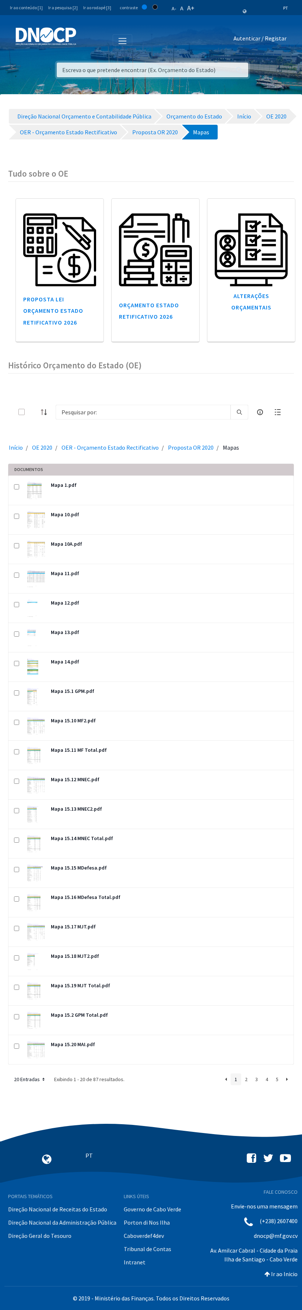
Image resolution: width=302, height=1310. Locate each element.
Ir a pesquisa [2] (63, 7)
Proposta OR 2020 (191, 447)
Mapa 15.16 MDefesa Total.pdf (85, 897)
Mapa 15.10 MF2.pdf (73, 720)
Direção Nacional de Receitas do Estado (57, 1209)
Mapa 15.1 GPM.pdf (72, 691)
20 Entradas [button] (27, 1079)
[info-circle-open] (260, 412)
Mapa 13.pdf (65, 632)
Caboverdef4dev (144, 1235)
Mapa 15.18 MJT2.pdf (75, 956)
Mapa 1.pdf (64, 485)
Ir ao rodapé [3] (97, 7)
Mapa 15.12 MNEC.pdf (75, 779)
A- (174, 8)
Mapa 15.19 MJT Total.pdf (80, 985)
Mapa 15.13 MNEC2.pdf (76, 809)
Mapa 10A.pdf (66, 544)
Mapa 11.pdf (65, 573)
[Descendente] (46, 412)
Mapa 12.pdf (65, 602)
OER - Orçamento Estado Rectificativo (110, 447)
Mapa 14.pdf (65, 661)
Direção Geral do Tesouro (39, 1235)
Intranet (134, 1262)
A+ (190, 8)
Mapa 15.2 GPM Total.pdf (79, 1015)
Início (16, 447)
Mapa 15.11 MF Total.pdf (79, 750)
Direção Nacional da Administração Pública (62, 1222)
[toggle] (33, 412)
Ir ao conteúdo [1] (26, 7)
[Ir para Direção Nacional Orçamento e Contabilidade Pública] (45, 36)
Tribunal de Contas (147, 1249)
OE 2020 (42, 447)
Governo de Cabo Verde (152, 1209)
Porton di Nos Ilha (147, 1222)
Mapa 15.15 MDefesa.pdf (79, 867)
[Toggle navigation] (86, 39)
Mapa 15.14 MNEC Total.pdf (82, 838)
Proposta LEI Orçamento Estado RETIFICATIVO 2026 (53, 310)
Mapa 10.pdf (65, 514)
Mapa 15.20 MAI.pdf (73, 1044)
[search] (239, 412)
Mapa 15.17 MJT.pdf (73, 926)
